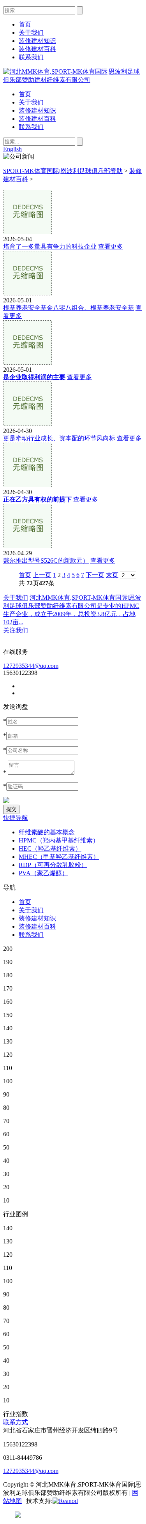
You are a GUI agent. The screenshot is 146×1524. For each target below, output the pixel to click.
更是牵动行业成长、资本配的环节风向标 (59, 438)
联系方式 (15, 1422)
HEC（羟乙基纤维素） (50, 848)
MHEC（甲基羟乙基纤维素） (59, 856)
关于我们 (31, 102)
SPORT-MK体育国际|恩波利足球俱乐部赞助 (63, 171)
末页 (112, 575)
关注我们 (15, 630)
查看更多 (110, 246)
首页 (25, 94)
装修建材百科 (37, 118)
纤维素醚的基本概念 (47, 832)
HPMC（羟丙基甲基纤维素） (59, 840)
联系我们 (31, 127)
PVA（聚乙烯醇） (43, 873)
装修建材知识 (37, 110)
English (12, 149)
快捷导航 (15, 817)
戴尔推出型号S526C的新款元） (46, 560)
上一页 (42, 575)
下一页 (95, 575)
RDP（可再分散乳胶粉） (53, 865)
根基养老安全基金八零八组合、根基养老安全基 (68, 307)
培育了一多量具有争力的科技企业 (50, 246)
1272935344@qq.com (30, 665)
